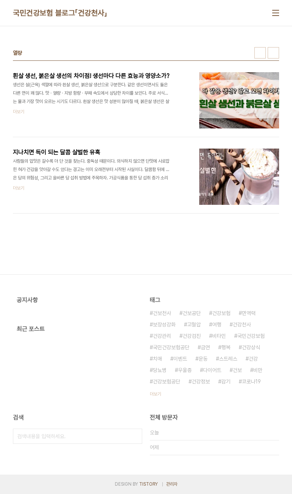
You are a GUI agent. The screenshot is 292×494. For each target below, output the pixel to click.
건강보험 (221, 313)
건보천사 (162, 313)
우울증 (185, 370)
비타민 (219, 336)
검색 (134, 436)
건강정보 (201, 381)
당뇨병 (160, 370)
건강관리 (162, 336)
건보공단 (191, 313)
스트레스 (228, 359)
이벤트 (180, 359)
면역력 (249, 313)
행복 (225, 347)
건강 (253, 359)
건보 (237, 370)
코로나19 (251, 381)
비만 (257, 370)
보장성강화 (164, 324)
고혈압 (194, 324)
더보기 (155, 394)
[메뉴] (276, 13)
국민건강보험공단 (171, 347)
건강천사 (242, 324)
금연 (205, 347)
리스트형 (273, 53)
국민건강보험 (251, 336)
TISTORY (148, 484)
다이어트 (212, 370)
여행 (216, 324)
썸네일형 (260, 53)
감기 (225, 381)
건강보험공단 (166, 381)
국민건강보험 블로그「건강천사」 (60, 12)
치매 (157, 359)
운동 (203, 359)
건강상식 (251, 347)
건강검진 (191, 336)
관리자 (172, 484)
